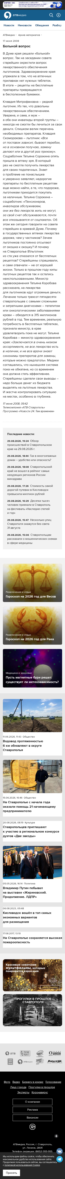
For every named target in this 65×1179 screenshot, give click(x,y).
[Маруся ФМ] (54, 1062)
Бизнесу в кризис (32, 1082)
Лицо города (18, 1087)
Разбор (57, 25)
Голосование (53, 1082)
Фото (7, 1082)
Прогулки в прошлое (42, 1087)
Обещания (42, 25)
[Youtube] (40, 1135)
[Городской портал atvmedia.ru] (25, 1062)
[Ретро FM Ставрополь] (39, 1053)
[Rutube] (48, 1135)
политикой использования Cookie (22, 1165)
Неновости (25, 25)
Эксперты (23, 1092)
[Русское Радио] (25, 1053)
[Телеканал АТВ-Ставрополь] (10, 1053)
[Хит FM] (39, 1062)
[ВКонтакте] (8, 1135)
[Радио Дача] (10, 1062)
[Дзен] (56, 1135)
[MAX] (32, 1135)
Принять (11, 1173)
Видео (16, 1082)
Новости (9, 25)
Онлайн (58, 15)
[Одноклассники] (24, 1135)
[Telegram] (16, 1135)
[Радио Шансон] (54, 1053)
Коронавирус (40, 1092)
